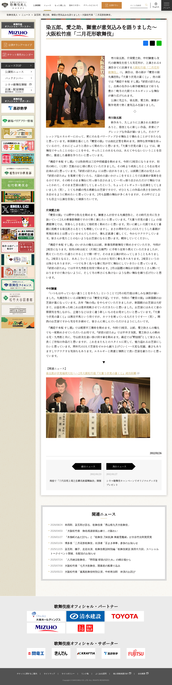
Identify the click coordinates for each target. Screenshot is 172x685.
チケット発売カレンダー (20, 54)
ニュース (47, 5)
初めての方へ (74, 5)
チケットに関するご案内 (27, 674)
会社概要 (141, 674)
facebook (145, 43)
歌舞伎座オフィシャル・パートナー (18, 25)
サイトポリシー (68, 674)
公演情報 (36, 5)
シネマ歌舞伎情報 (16, 84)
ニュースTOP (13, 65)
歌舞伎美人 (12, 15)
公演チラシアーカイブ (20, 45)
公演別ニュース (14, 72)
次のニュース (119, 466)
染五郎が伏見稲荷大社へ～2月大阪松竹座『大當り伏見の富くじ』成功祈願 (91, 373)
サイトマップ (49, 674)
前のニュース (88, 466)
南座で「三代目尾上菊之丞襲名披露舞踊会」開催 (75, 480)
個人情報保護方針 (120, 674)
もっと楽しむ (60, 5)
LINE (159, 43)
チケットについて (90, 5)
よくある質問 (100, 674)
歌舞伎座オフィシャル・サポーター (18, 100)
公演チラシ (113, 5)
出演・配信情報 (14, 90)
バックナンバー (14, 78)
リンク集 (85, 674)
